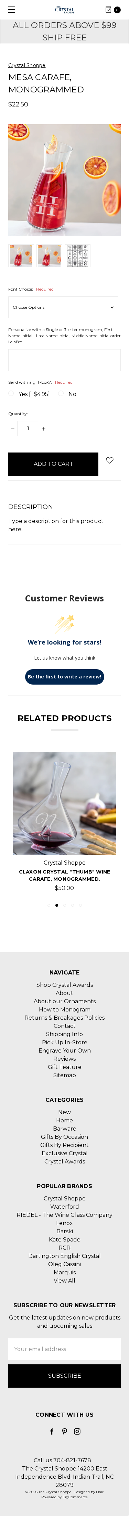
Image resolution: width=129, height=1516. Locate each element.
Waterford (64, 1206)
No (72, 394)
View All (64, 1280)
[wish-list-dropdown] (109, 460)
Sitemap (64, 1075)
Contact (65, 1026)
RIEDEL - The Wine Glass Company (64, 1215)
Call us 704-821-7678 (62, 1460)
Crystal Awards (64, 1161)
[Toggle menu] (9, 9)
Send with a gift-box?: (40, 382)
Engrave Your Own (65, 1050)
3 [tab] (64, 905)
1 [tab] (48, 905)
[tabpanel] (64, 824)
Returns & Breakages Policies (64, 1018)
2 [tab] (56, 905)
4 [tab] (72, 905)
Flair (100, 1492)
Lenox (64, 1223)
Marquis (65, 1272)
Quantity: (18, 413)
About (64, 993)
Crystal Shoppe (65, 1198)
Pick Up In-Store (64, 1042)
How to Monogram (64, 1009)
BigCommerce (75, 1497)
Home (64, 1120)
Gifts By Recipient (64, 1145)
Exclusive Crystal (65, 1153)
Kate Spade (64, 1239)
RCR (64, 1248)
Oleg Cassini (64, 1264)
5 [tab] (80, 905)
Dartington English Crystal (64, 1256)
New (64, 1112)
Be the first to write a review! (64, 676)
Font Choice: (31, 289)
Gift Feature (65, 1067)
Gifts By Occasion (64, 1137)
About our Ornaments (65, 1001)
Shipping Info (64, 1034)
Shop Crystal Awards (64, 985)
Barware (64, 1128)
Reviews (64, 1059)
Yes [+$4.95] (34, 394)
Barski (64, 1231)
